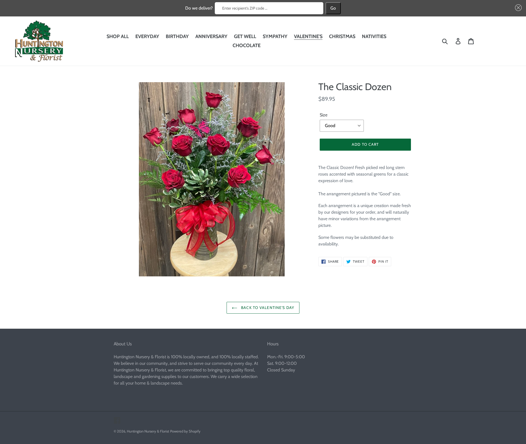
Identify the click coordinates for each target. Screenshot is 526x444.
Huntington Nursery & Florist (148, 431)
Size (323, 115)
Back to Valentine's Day (267, 307)
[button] (517, 7)
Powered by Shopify (185, 431)
